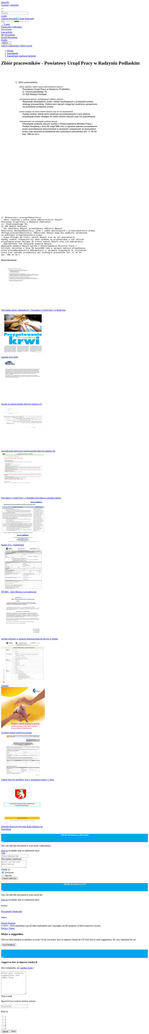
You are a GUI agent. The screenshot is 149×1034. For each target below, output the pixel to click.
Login (4, 16)
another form (26, 968)
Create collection (9, 878)
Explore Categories (10, 5)
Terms (11, 928)
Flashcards (6, 27)
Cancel (5, 1031)
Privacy (5, 928)
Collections (16, 27)
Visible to (5, 869)
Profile (4, 40)
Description (11, 859)
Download (6, 829)
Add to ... (6, 43)
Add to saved (26, 45)
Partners (11, 923)
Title (3, 853)
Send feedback (8, 945)
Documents (6, 911)
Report (4, 923)
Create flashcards (26, 18)
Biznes (10, 50)
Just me (8, 875)
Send (13, 1031)
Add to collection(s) (10, 45)
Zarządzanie (12, 53)
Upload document (9, 18)
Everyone (9, 872)
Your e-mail (6, 996)
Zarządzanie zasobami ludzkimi (21, 56)
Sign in (4, 850)
